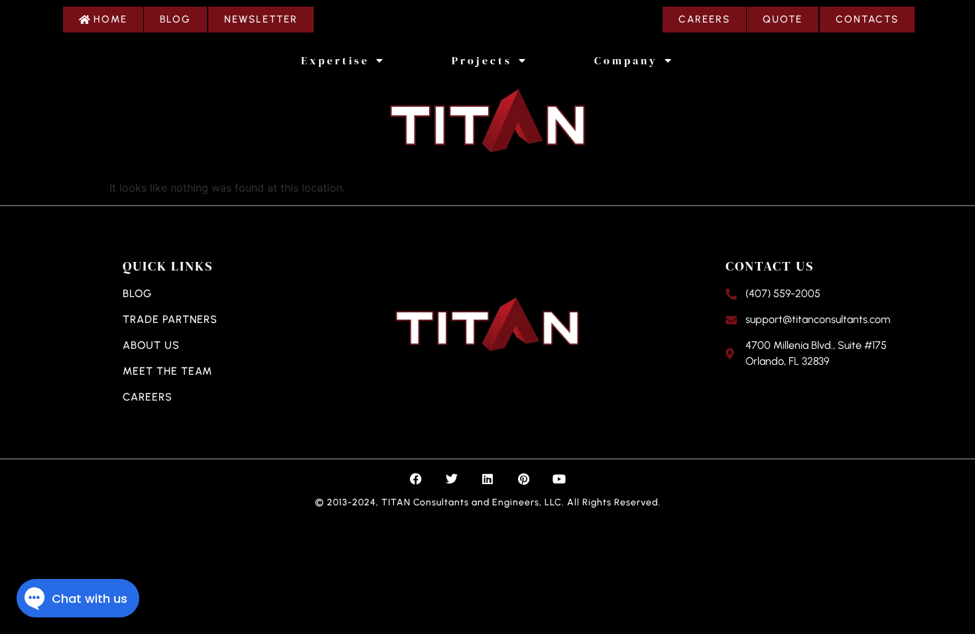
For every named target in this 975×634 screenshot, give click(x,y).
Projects (482, 60)
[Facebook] (416, 479)
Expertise (335, 60)
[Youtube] (559, 479)
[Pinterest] (523, 479)
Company (626, 60)
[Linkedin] (487, 479)
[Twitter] (452, 479)
